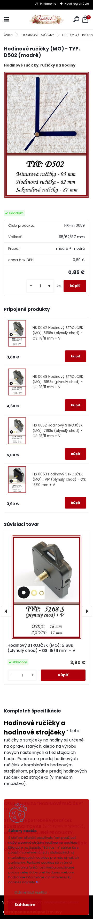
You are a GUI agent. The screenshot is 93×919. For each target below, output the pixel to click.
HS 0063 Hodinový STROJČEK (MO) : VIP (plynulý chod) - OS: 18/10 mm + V (59, 479)
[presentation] (6, 611)
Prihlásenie (48, 4)
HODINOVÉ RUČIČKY (38, 34)
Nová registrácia (77, 4)
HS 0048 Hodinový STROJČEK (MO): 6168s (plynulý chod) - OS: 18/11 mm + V (58, 382)
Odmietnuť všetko (30, 892)
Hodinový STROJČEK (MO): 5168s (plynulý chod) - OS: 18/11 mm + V (41, 648)
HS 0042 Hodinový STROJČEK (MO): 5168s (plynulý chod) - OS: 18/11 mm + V (58, 333)
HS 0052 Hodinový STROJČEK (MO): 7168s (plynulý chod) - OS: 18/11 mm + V (58, 430)
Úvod (8, 34)
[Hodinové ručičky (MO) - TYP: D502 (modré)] (46, 135)
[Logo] (46, 19)
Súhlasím (24, 905)
